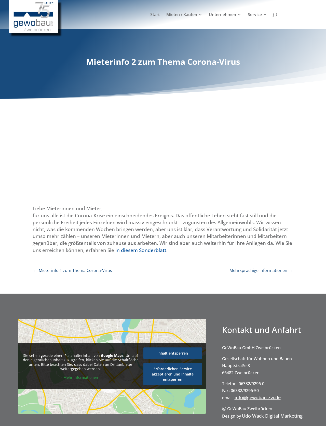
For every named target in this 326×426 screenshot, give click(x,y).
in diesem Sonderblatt (140, 250)
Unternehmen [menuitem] (222, 15)
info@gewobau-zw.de (258, 397)
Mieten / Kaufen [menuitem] (181, 15)
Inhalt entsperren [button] (172, 353)
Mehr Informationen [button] (80, 377)
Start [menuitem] (155, 15)
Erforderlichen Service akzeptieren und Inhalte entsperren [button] (173, 374)
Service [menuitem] (255, 15)
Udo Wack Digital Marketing (272, 416)
